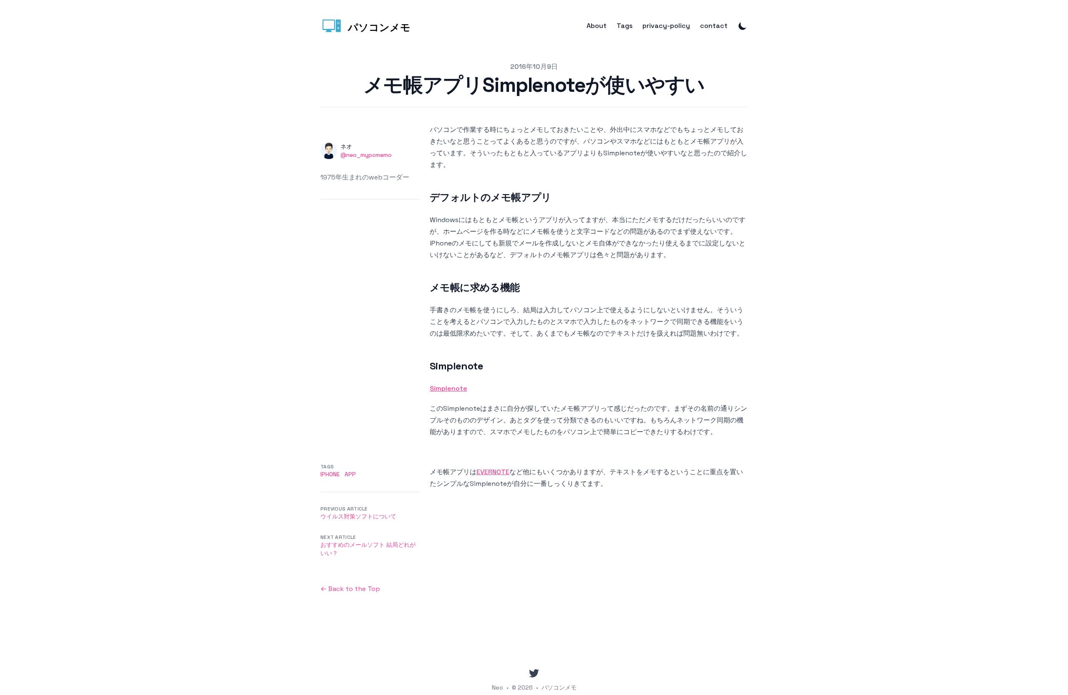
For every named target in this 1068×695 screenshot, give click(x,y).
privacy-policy (666, 26)
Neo (497, 687)
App (350, 474)
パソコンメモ (559, 687)
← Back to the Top (350, 588)
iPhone (330, 474)
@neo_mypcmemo (366, 155)
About (597, 26)
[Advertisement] (370, 325)
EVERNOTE (492, 472)
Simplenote (448, 388)
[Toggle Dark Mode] (743, 26)
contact (714, 26)
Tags (624, 26)
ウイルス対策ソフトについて (358, 516)
